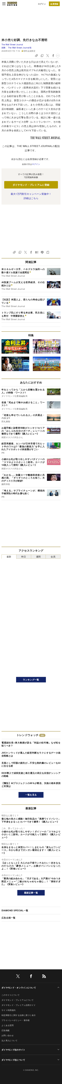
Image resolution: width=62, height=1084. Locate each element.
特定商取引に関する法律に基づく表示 (19, 1015)
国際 (4, 47)
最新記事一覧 (31, 892)
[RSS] (44, 977)
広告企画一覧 (8, 917)
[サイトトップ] (12, 4)
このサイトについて (11, 994)
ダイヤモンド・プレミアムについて (18, 1000)
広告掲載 (5, 1030)
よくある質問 (8, 1025)
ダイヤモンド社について (13, 1059)
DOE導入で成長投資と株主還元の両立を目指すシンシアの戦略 (31, 774)
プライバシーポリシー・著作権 (15, 1020)
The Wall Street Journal (12, 44)
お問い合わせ (8, 1035)
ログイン (42, 4)
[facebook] (31, 977)
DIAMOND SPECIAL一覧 (15, 910)
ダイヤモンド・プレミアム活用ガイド (19, 1005)
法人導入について (10, 1040)
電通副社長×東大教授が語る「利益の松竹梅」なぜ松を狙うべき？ (31, 744)
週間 (38, 556)
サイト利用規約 (8, 1010)
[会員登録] (54, 3)
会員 (53, 556)
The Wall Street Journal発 (19, 47)
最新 (9, 556)
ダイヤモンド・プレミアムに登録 (31, 184)
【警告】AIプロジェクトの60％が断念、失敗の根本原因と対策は (31, 784)
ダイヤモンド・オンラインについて (19, 987)
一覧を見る (31, 794)
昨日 (23, 556)
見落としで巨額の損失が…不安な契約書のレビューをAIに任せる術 (31, 764)
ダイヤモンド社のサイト (13, 1049)
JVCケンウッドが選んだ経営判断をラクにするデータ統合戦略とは (31, 754)
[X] (17, 977)
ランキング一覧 (31, 679)
